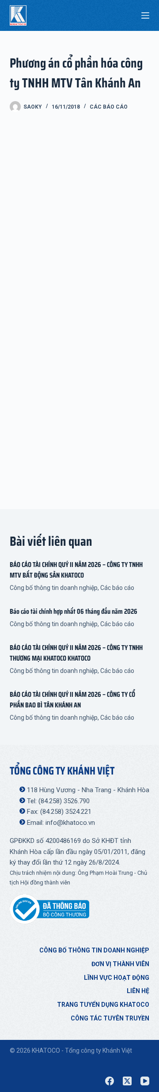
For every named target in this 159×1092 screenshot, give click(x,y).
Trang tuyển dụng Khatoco (103, 1004)
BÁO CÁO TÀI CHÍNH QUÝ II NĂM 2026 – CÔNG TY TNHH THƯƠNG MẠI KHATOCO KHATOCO (76, 653)
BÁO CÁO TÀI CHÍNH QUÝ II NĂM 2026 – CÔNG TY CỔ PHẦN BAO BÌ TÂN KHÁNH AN (72, 699)
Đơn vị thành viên (120, 963)
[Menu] (145, 15)
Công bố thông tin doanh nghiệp (54, 587)
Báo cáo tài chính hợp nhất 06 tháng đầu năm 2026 (73, 611)
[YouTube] (144, 1081)
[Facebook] (109, 1081)
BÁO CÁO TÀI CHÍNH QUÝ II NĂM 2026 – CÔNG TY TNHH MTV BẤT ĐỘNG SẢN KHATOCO (76, 570)
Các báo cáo (109, 107)
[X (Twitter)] (127, 1081)
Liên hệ (138, 990)
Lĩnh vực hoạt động (116, 977)
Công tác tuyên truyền (110, 1018)
